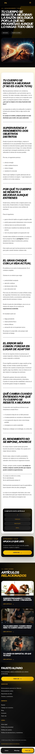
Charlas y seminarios (7, 696)
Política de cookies (6, 730)
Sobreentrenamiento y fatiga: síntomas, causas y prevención (17, 599)
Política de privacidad (7, 727)
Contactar (16, 552)
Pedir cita (16, 678)
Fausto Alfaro (11, 668)
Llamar (6, 750)
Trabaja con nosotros (7, 707)
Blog (2, 710)
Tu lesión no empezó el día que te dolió (17, 654)
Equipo (3, 705)
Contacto (3, 713)
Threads (17, 519)
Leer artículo (7, 603)
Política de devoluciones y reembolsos (12, 732)
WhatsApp (17, 523)
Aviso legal (4, 724)
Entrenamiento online (7, 691)
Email (17, 527)
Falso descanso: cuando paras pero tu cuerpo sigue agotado (17, 627)
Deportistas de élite (6, 693)
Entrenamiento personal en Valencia (11, 688)
